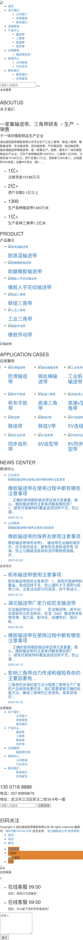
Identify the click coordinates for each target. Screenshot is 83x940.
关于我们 (13, 10)
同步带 (20, 46)
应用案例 (13, 50)
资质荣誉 (21, 18)
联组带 (20, 42)
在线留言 (21, 78)
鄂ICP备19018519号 (19, 831)
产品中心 (13, 30)
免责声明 (73, 831)
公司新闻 (21, 62)
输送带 (20, 34)
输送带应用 (23, 54)
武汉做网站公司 (57, 831)
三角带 (20, 38)
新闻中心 (13, 58)
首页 (11, 6)
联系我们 (21, 22)
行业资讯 (21, 66)
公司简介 (21, 14)
